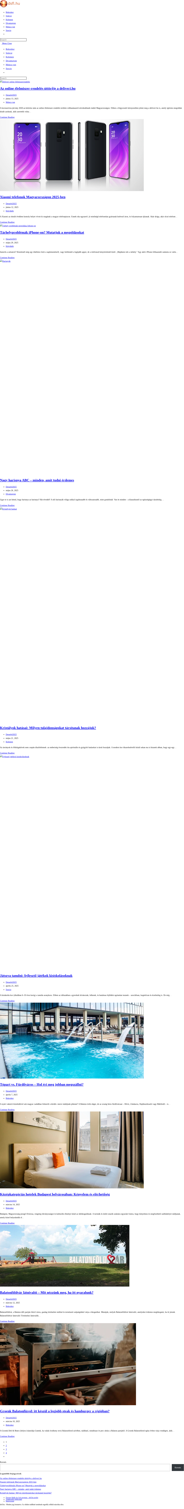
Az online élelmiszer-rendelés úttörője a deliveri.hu (37, 88)
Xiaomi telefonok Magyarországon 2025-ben (32, 197)
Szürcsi (9, 53)
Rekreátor (10, 49)
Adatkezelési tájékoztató (14, 1499)
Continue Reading (8, 117)
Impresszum (10, 1501)
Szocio (9, 68)
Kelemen (10, 57)
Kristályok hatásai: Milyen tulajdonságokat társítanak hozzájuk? (48, 728)
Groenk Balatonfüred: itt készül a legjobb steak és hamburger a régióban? (55, 1411)
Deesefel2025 (11, 95)
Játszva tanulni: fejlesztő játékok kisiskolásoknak (36, 975)
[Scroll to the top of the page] (1, 1507)
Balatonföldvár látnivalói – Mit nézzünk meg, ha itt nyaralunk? (46, 1292)
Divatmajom (11, 61)
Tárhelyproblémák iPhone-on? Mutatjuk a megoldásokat (42, 232)
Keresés (3, 1462)
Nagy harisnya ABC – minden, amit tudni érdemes (37, 480)
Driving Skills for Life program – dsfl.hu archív (22, 1498)
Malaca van (11, 64)
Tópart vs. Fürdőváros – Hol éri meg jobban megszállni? (42, 1084)
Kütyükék (10, 211)
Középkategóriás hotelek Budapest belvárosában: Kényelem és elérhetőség (55, 1194)
